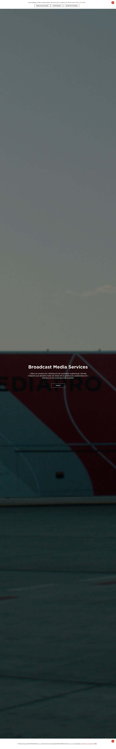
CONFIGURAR (57, 5)
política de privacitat (87, 743)
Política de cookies (80, 2)
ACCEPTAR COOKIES (71, 5)
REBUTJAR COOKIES (42, 5)
